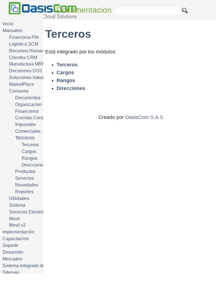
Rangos (29, 158)
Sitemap (11, 272)
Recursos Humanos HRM (34, 50)
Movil (14, 218)
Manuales (12, 30)
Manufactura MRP (27, 64)
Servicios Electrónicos (31, 212)
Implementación (18, 232)
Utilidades (19, 198)
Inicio (8, 23)
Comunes (18, 91)
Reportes (24, 191)
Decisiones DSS (25, 70)
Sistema (17, 205)
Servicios (24, 178)
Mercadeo (12, 258)
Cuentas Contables (34, 117)
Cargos (29, 151)
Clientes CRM (23, 57)
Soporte (10, 245)
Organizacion (28, 104)
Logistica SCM (23, 44)
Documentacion (84, 10)
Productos (25, 171)
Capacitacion (16, 238)
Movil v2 (17, 225)
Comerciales (27, 131)
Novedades (26, 185)
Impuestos (25, 124)
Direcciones (34, 165)
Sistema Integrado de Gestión (32, 265)
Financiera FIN (24, 37)
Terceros (30, 144)
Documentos (27, 97)
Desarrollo (13, 252)
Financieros (27, 111)
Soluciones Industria (29, 77)
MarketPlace (21, 84)
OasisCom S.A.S (144, 117)
